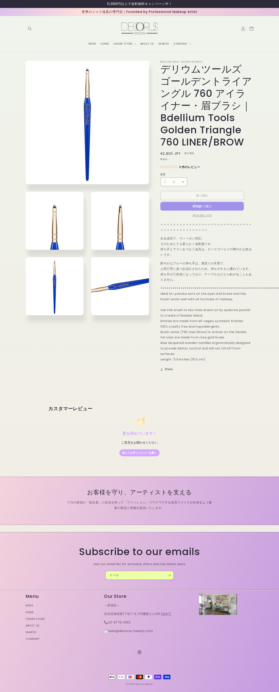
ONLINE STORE (35, 619)
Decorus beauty (144, 684)
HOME (30, 612)
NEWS (29, 605)
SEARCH (31, 632)
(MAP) (166, 614)
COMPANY (33, 639)
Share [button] (169, 369)
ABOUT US (32, 625)
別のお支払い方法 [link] (202, 215)
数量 (163, 174)
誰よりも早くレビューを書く (139, 453)
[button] (30, 28)
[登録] (169, 575)
